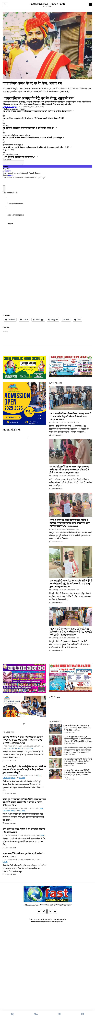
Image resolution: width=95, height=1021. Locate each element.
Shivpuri (30, 748)
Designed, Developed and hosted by (43, 921)
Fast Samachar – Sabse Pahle (47, 3)
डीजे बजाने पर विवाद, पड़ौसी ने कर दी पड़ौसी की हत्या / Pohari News (24, 830)
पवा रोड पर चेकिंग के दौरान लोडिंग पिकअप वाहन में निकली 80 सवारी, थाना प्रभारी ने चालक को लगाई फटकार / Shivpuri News (22, 739)
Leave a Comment (56, 435)
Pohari (20, 748)
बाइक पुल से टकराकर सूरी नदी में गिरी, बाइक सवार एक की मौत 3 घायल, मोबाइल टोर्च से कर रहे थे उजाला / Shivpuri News (24, 802)
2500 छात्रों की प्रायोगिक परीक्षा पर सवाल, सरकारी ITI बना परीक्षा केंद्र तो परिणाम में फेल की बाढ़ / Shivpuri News (70, 416)
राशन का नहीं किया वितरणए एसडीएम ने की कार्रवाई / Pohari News (23, 855)
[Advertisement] (47, 954)
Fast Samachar (12, 748)
